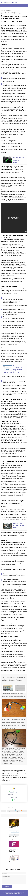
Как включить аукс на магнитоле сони (13, 827)
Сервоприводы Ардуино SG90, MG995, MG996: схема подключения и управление (13, 850)
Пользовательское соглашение (12, 893)
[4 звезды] (11, 807)
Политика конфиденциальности (19, 892)
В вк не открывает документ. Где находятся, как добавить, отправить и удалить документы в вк (14, 369)
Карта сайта (20, 893)
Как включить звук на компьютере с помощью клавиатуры (14, 837)
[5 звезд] (12, 807)
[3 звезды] (10, 807)
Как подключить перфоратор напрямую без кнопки (13, 863)
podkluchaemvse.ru (9, 2)
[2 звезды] (9, 807)
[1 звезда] (8, 807)
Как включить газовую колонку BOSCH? (18, 525)
